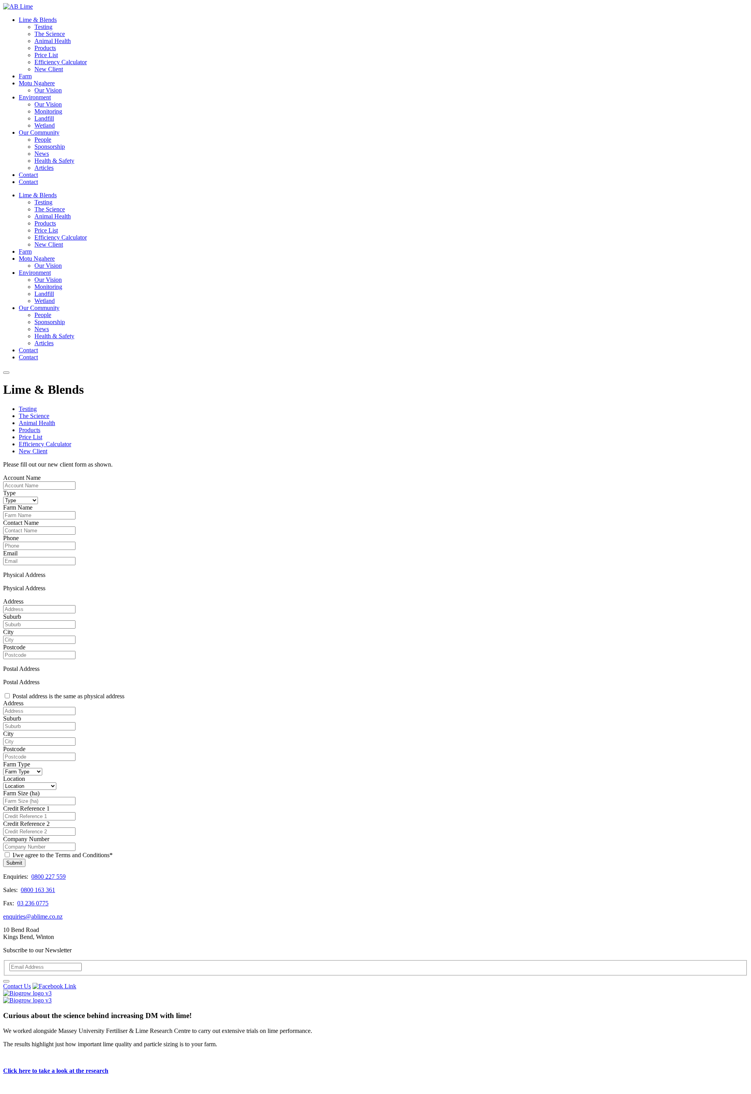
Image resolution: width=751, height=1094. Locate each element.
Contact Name (21, 522)
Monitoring (48, 111)
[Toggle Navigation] (6, 372)
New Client (48, 69)
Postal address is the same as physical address (68, 696)
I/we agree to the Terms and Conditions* (63, 855)
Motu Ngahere (37, 83)
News (41, 153)
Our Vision (48, 90)
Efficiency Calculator (60, 62)
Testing (43, 26)
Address (13, 601)
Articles (44, 167)
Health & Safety (54, 160)
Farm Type (16, 764)
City (8, 632)
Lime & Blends (38, 19)
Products (45, 48)
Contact (28, 174)
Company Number (26, 839)
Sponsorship (49, 146)
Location (14, 778)
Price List (46, 55)
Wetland (44, 125)
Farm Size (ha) (21, 793)
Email (10, 553)
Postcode (14, 647)
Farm (25, 76)
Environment (35, 97)
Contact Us (17, 986)
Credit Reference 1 (26, 808)
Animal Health (52, 41)
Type (9, 493)
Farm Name (17, 507)
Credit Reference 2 (26, 823)
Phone (11, 538)
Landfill (44, 118)
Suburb (12, 616)
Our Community (39, 132)
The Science (49, 34)
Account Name (22, 477)
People (42, 139)
